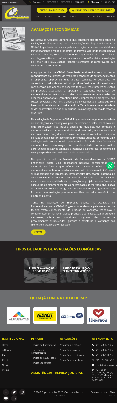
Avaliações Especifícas (71, 360)
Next (113, 315)
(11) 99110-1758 (108, 2)
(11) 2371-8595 (77, 2)
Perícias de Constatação (43, 344)
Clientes (84, 16)
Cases (73, 16)
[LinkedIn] (14, 398)
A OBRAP (49, 16)
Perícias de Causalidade (43, 357)
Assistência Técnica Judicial (57, 372)
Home (38, 16)
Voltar (38, 232)
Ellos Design (111, 393)
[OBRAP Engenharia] (16, 13)
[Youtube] (6, 398)
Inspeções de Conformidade (38, 351)
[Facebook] (6, 392)
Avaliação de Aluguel (70, 349)
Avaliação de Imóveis (70, 344)
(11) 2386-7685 (63, 2)
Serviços (61, 16)
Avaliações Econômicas (72, 354)
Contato (110, 16)
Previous (4, 315)
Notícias (97, 16)
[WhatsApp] (110, 166)
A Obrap (6, 349)
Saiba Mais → (40, 279)
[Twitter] (14, 392)
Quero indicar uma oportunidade (92, 10)
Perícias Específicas (41, 362)
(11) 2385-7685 (49, 2)
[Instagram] (22, 392)
